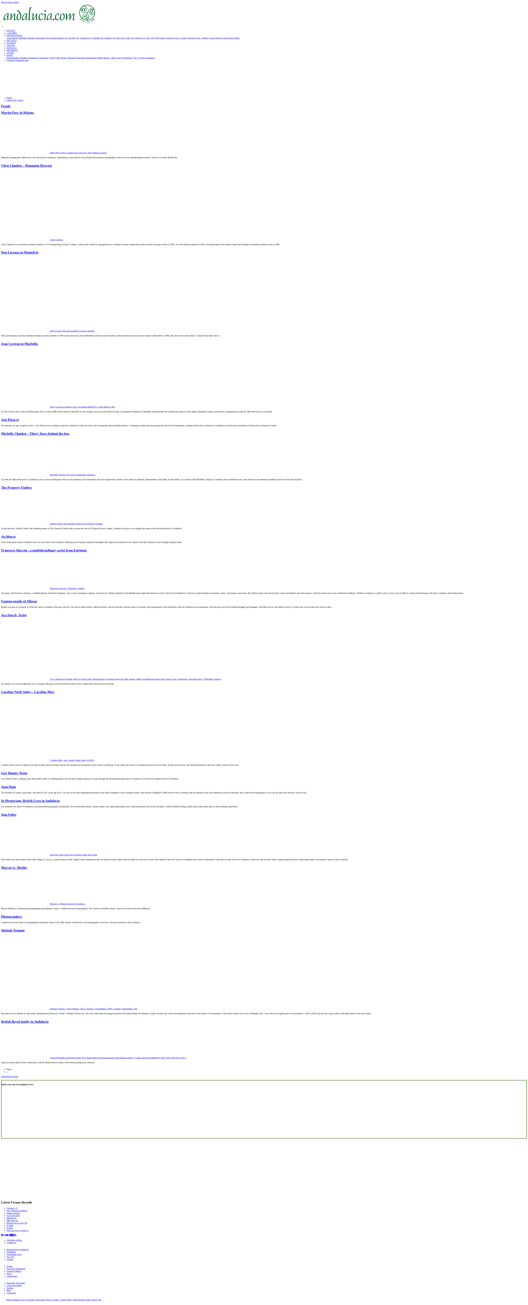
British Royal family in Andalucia (25, 1021)
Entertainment (13, 58)
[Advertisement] (264, 80)
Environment (91, 58)
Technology (127, 58)
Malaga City (63, 38)
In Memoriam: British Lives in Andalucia (30, 800)
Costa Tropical (228, 38)
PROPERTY (12, 50)
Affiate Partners (79, 1300)
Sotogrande (40, 38)
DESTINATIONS (15, 35)
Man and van (12, 1220)
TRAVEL (11, 45)
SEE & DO (12, 40)
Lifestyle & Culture (15, 100)
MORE (10, 55)
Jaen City (150, 38)
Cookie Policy (66, 1300)
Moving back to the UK (17, 1223)
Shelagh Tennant (13, 930)
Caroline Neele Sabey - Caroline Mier (27, 692)
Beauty (106, 58)
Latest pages (12, 1276)
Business (71, 58)
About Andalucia (147, 58)
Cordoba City (98, 38)
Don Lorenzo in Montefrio (19, 252)
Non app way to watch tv (18, 1230)
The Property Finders (16, 487)
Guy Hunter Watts (14, 773)
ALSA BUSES (13, 1215)
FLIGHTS (11, 43)
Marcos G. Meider (14, 867)
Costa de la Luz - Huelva (197, 38)
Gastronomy (43, 58)
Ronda (54, 38)
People (6, 106)
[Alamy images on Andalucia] (11, 1235)
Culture (113, 58)
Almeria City (109, 38)
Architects (8, 536)
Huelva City (140, 38)
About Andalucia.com (15, 1300)
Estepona (31, 38)
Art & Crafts (54, 58)
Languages (11, 1293)
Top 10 (136, 58)
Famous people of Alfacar (19, 601)
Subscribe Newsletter (16, 1283)
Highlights (11, 1252)
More (237, 38)
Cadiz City (129, 38)
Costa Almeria (215, 38)
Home (9, 98)
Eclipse (10, 1228)
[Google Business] (15, 1235)
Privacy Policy (52, 1300)
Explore (10, 1259)
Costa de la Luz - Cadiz (176, 38)
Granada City (85, 38)
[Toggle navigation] (2, 26)
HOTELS (11, 30)
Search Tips (96, 1300)
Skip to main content (10, 2)
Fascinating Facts (14, 1254)
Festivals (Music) (14, 1271)
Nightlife (23, 58)
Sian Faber (9, 814)
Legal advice (40, 1300)
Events (10, 1266)
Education (80, 58)
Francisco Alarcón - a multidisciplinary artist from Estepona (44, 550)
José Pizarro (10, 419)
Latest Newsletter (14, 1285)
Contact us (11, 1242)
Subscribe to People (9, 1076)
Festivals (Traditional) (16, 1269)
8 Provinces (160, 38)
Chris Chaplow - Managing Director (26, 165)
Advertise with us (14, 1240)
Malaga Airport (13, 1213)
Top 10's (10, 1257)
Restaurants (33, 58)
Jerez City (120, 38)
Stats (89, 1300)
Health (100, 58)
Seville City (74, 38)
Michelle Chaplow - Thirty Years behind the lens (35, 433)
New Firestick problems (17, 1211)
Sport (119, 58)
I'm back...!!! (12, 1208)
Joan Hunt (8, 787)
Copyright (29, 1300)
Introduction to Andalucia (18, 1249)
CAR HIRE (12, 33)
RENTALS (12, 48)
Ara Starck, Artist (14, 615)
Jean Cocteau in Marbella (19, 344)
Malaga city (12, 1218)
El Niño (10, 1225)
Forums (10, 1288)
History (64, 58)
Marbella (22, 38)
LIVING (10, 53)
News (9, 1274)
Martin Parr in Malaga (17, 112)
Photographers (11, 916)
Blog (9, 1290)
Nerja (48, 38)
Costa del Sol (12, 38)
